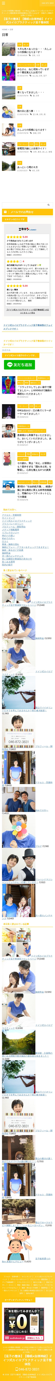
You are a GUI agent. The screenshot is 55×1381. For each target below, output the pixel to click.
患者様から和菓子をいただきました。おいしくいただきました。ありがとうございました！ (34, 438)
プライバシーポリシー (12, 523)
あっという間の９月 (27, 167)
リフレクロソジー (10, 532)
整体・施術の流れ (10, 544)
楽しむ (45, 152)
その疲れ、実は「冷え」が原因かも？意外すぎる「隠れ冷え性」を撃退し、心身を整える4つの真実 (34, 466)
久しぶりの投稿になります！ (32, 129)
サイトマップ (8, 518)
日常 (33, 55)
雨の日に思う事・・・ (28, 111)
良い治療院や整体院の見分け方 (17, 559)
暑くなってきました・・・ (31, 92)
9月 (33, 170)
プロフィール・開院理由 (13, 526)
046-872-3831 (29, 1369)
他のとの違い (8, 535)
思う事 (35, 114)
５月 (38, 55)
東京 (39, 152)
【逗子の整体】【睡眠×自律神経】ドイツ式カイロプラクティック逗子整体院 (27, 1360)
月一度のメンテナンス (12, 556)
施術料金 (6, 553)
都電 (50, 152)
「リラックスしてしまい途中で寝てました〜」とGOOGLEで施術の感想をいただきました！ (34, 390)
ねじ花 (35, 76)
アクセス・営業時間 (11, 515)
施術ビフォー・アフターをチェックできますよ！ (25, 547)
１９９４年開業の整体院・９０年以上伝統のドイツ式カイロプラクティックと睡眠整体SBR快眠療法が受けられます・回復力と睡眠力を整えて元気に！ (27, 1349)
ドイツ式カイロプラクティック (17, 521)
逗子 (45, 76)
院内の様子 (7, 564)
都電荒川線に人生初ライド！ (32, 148)
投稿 (34, 133)
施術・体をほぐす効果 (12, 550)
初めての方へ (8, 538)
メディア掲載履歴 (10, 529)
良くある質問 (8, 561)
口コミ (5, 541)
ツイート (6, 350)
